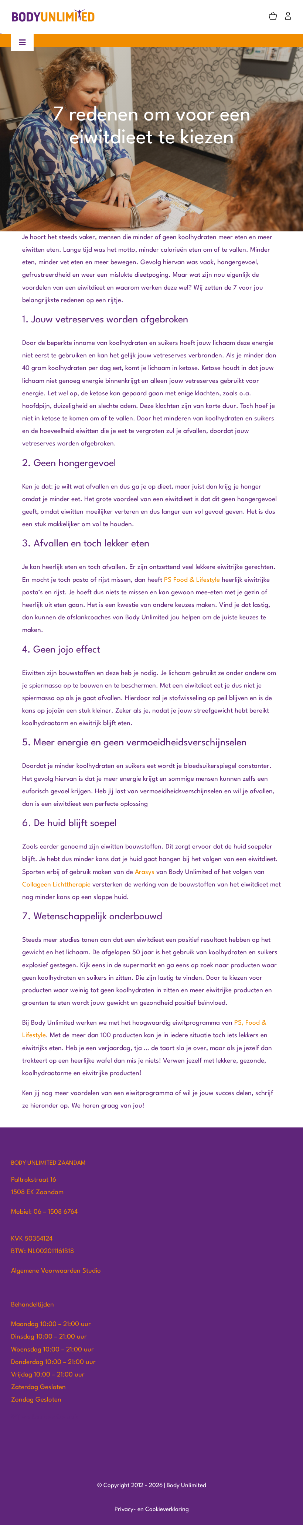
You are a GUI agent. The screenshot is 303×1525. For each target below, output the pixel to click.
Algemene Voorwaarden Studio (56, 1271)
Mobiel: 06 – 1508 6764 (44, 1212)
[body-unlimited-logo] (53, 12)
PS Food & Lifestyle (192, 580)
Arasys (145, 872)
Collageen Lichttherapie (56, 885)
